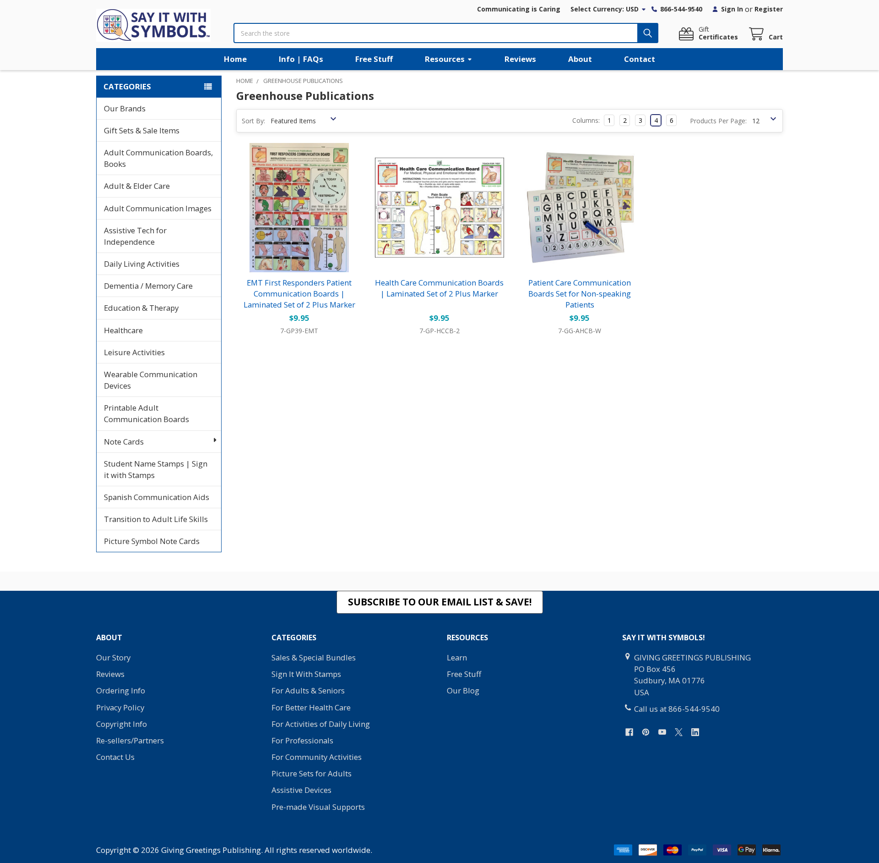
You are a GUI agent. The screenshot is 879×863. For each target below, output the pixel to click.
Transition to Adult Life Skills (156, 519)
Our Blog (463, 690)
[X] (679, 732)
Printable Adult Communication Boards (146, 413)
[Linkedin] (695, 732)
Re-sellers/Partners (130, 740)
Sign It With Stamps (306, 674)
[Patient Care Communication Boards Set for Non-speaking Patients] (579, 207)
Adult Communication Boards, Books (158, 158)
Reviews (520, 59)
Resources (445, 59)
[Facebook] (629, 732)
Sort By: (253, 120)
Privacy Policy (120, 707)
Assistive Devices (301, 790)
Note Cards (124, 441)
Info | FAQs (301, 59)
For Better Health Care (311, 707)
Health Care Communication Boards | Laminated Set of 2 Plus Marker (439, 288)
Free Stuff (374, 59)
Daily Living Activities (141, 263)
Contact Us (115, 757)
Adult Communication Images (158, 208)
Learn (457, 657)
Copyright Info (121, 724)
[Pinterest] (646, 732)
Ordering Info (120, 690)
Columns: (586, 120)
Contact (639, 59)
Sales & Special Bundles (313, 657)
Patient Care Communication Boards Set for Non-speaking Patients (579, 293)
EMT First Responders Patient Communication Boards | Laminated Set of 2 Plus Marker (299, 293)
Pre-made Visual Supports (318, 807)
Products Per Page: (718, 120)
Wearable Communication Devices (150, 380)
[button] (439, 602)
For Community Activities (316, 757)
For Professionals (302, 740)
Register (768, 9)
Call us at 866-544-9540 (677, 709)
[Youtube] (662, 732)
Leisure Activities (134, 352)
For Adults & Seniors (308, 690)
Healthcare (123, 330)
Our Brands (125, 108)
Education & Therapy (141, 307)
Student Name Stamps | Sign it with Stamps (155, 469)
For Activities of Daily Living (320, 724)
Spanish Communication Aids (156, 497)
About (580, 59)
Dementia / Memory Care (148, 285)
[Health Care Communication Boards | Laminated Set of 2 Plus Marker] (439, 207)
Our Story (113, 657)
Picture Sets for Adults (311, 773)
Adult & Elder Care (137, 186)
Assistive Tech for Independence (135, 236)
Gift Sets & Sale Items (141, 130)
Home (235, 59)
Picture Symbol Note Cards (152, 541)
